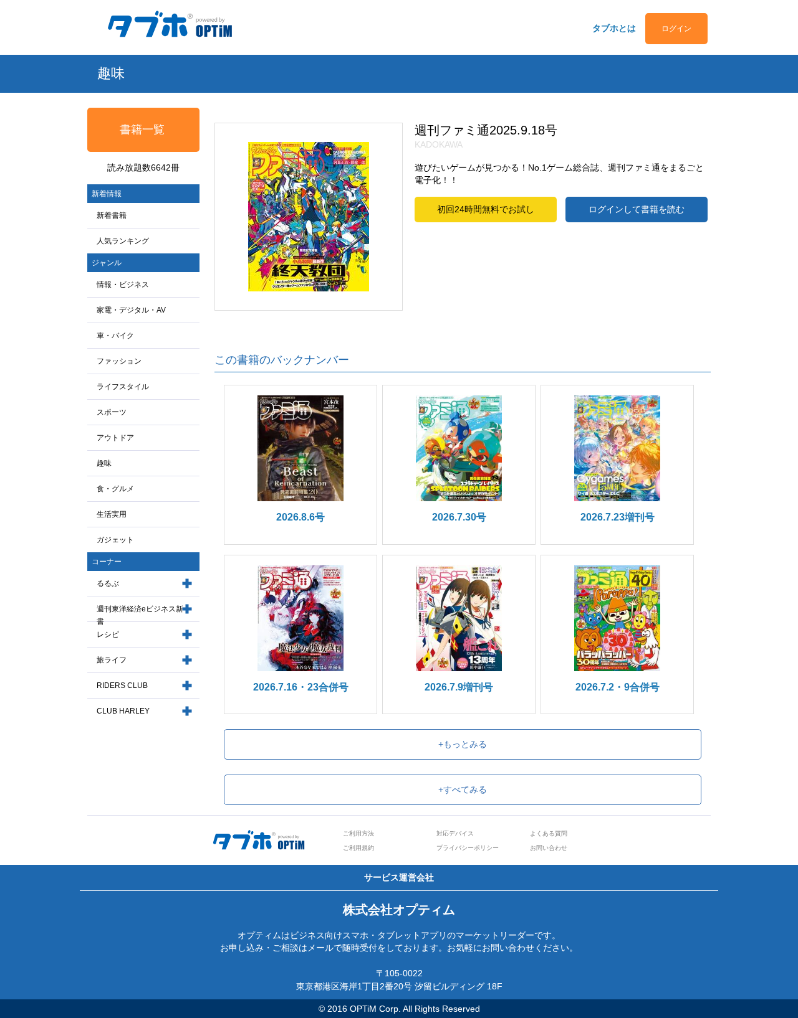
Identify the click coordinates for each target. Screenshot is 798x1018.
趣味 (104, 463)
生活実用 (112, 514)
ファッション (119, 361)
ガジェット (115, 539)
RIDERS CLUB (122, 685)
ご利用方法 (358, 833)
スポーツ (112, 412)
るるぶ (108, 583)
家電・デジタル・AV (131, 310)
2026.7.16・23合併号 (301, 687)
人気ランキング (123, 241)
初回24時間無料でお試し (485, 209)
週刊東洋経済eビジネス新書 (140, 615)
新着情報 (107, 193)
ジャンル (107, 262)
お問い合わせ (548, 847)
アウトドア (115, 437)
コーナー (107, 561)
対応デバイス (455, 833)
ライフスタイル (123, 386)
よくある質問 (548, 833)
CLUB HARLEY (123, 711)
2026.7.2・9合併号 (617, 687)
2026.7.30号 (459, 517)
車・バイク (115, 335)
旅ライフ (112, 660)
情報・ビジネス (123, 284)
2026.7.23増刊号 (617, 517)
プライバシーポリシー (467, 847)
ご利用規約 (358, 847)
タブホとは (614, 28)
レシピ (108, 634)
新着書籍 (112, 215)
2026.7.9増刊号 (459, 687)
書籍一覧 (142, 129)
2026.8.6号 (300, 517)
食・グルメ (115, 488)
